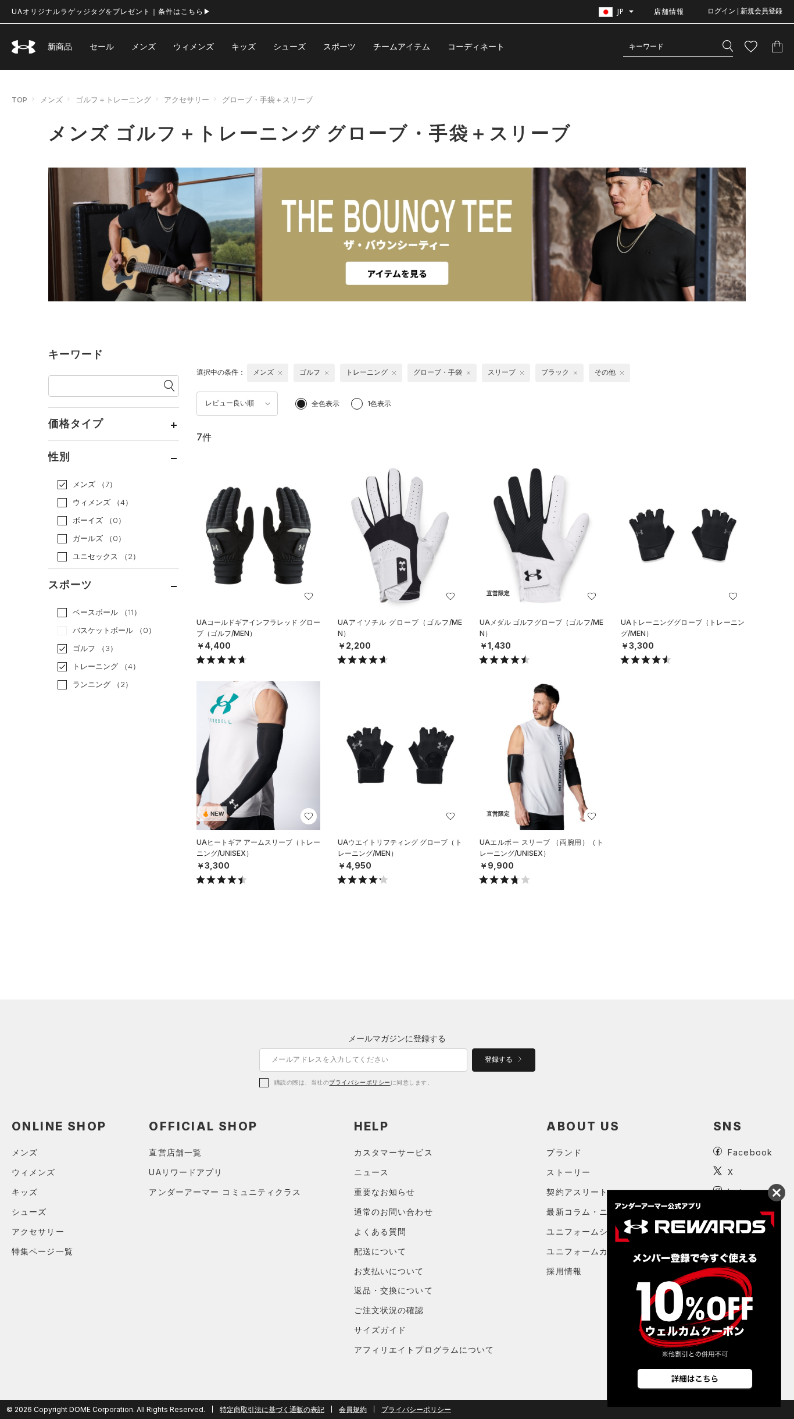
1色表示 (379, 403)
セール (102, 46)
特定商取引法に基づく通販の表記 (272, 1409)
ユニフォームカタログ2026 (601, 1251)
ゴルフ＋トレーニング (113, 99)
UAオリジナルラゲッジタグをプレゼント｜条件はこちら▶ (111, 11)
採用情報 (563, 1271)
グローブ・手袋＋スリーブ (267, 99)
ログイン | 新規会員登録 (744, 11)
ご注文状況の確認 (389, 1310)
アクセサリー (186, 99)
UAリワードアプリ (186, 1172)
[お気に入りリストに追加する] (309, 596)
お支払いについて (389, 1271)
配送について (380, 1251)
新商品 (60, 46)
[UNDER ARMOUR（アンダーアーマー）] (24, 47)
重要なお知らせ (385, 1192)
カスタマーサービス (393, 1152)
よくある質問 (380, 1231)
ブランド (563, 1152)
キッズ (243, 46)
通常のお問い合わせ (393, 1212)
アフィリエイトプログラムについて (424, 1349)
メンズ (143, 46)
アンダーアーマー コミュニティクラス (225, 1192)
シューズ (289, 46)
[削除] (280, 372)
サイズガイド (380, 1330)
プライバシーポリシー (359, 1082)
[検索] (728, 46)
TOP (19, 99)
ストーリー (568, 1172)
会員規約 (353, 1409)
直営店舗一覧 (175, 1152)
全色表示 (325, 403)
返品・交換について (393, 1290)
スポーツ (339, 46)
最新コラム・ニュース (590, 1212)
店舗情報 (669, 11)
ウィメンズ (193, 46)
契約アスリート (577, 1192)
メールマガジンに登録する (397, 1038)
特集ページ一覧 (42, 1251)
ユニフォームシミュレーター (603, 1231)
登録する (499, 1059)
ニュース (371, 1172)
